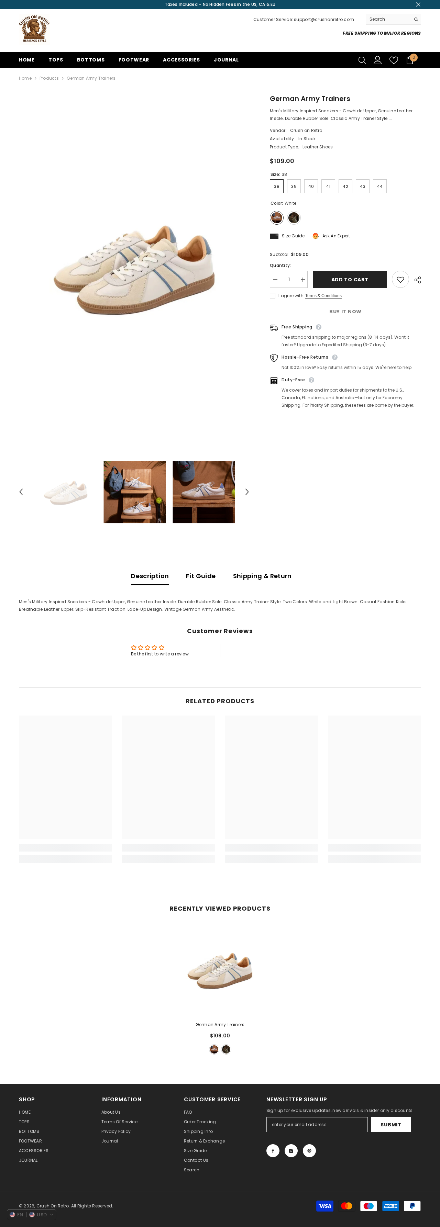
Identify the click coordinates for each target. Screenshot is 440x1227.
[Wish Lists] (394, 60)
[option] (134, 266)
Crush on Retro (306, 130)
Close (418, 5)
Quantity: (280, 266)
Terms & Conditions (323, 296)
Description (150, 576)
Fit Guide (201, 576)
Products (49, 78)
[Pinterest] (309, 1150)
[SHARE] (415, 280)
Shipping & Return (262, 576)
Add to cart (349, 279)
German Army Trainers (220, 1024)
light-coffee (226, 1049)
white (214, 1049)
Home (25, 78)
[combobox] (388, 19)
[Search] (393, 19)
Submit (391, 1124)
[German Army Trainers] (220, 969)
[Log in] (378, 60)
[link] (65, 848)
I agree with (291, 296)
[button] (21, 492)
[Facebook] (272, 1150)
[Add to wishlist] (400, 279)
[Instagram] (291, 1150)
